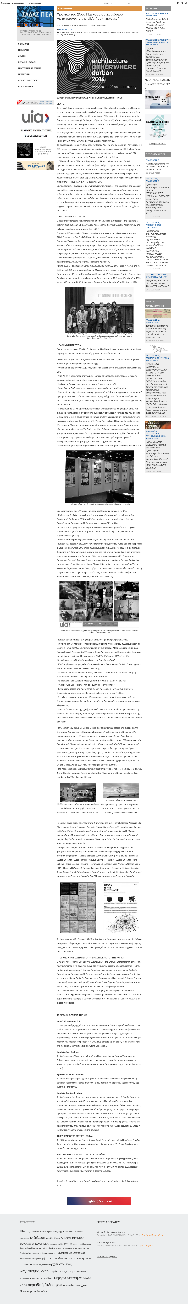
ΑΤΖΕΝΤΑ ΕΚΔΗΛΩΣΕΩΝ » (157, 80)
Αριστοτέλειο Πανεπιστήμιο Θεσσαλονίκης (38, 1248)
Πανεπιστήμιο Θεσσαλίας (71, 1252)
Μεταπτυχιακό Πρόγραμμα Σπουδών (56, 1232)
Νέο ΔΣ (68, 1285)
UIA (22, 1231)
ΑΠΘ (64, 1237)
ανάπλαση (81, 1272)
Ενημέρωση (23, 50)
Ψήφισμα (57, 1238)
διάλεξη (35, 1231)
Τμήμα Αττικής (78, 1232)
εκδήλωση (37, 1238)
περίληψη (28, 1232)
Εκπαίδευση (24, 74)
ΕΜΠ (59, 1285)
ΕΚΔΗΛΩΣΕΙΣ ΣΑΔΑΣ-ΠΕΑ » (157, 86)
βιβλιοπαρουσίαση (25, 1258)
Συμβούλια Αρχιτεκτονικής (29, 1253)
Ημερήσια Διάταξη (65, 1278)
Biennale (86, 1248)
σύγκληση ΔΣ (69, 1271)
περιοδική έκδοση (42, 1285)
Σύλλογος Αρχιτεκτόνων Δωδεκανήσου (69, 1248)
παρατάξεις (25, 1238)
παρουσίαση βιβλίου (56, 1244)
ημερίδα (49, 1238)
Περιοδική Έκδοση (27, 62)
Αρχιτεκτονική (25, 86)
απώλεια (48, 1278)
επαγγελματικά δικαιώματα (31, 1278)
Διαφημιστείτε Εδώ (157, 144)
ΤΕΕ (63, 1285)
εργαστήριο (44, 1265)
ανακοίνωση (76, 1258)
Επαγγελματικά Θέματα (29, 68)
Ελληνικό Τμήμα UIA (42, 1258)
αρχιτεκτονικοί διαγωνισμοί (82, 1244)
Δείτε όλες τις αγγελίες (107, 1256)
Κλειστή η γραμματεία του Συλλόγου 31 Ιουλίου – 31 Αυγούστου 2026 (157, 167)
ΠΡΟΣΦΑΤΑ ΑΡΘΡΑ (155, 154)
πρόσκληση (51, 1253)
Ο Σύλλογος (23, 44)
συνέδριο (68, 1244)
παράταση (56, 1271)
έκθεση (43, 1253)
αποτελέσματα (60, 1258)
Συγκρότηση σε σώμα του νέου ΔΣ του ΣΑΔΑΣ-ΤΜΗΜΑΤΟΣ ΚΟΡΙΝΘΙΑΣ (157, 284)
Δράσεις (21, 56)
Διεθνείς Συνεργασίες (28, 80)
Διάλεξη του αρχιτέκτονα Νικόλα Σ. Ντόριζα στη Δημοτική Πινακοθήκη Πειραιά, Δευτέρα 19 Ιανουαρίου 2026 (157, 331)
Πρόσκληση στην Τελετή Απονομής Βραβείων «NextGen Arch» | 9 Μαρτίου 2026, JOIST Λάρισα (157, 25)
